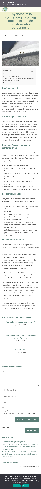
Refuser (25, 486)
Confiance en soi (10, 74)
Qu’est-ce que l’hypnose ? (12, 76)
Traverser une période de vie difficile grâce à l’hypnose (19, 451)
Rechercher (6, 427)
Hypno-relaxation (20, 349)
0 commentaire (29, 36)
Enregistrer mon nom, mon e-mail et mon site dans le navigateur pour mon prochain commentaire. (20, 412)
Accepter (17, 486)
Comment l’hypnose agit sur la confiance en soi (19, 78)
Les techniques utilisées (12, 80)
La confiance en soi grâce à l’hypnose (13, 442)
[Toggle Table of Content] (31, 71)
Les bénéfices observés (12, 83)
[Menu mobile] (38, 9)
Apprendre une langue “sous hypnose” (20, 322)
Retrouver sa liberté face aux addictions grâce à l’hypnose (20, 337)
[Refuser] (38, 481)
